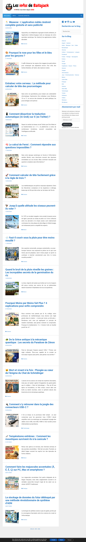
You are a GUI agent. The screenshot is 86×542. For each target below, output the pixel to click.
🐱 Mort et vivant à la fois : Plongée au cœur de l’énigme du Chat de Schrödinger (29, 371)
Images (64, 70)
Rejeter (61, 540)
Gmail (63, 61)
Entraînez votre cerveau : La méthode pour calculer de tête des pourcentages (28, 85)
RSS (63, 84)
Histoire (25, 72)
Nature (24, 229)
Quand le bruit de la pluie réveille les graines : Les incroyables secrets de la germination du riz (29, 272)
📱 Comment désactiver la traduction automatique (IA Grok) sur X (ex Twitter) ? (27, 115)
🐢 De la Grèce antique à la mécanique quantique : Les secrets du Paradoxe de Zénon (30, 341)
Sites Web (64, 88)
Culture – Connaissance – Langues (70, 52)
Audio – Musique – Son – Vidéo (70, 45)
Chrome (64, 50)
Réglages (69, 540)
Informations (65, 72)
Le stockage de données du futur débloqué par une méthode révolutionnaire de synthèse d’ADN (30, 500)
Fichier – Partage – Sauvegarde (70, 56)
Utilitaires (64, 95)
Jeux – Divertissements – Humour (70, 75)
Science (25, 105)
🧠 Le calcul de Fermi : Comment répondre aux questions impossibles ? (30, 146)
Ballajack (7, 15)
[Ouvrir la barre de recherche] (81, 16)
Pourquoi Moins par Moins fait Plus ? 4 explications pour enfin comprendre (26, 304)
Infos (14, 15)
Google (64, 63)
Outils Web (64, 79)
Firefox (63, 59)
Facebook (64, 54)
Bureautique (65, 47)
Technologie (26, 428)
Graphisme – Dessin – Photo (69, 66)
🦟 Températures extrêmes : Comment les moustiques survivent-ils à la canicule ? (28, 438)
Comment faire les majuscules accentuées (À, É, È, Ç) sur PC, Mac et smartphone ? (30, 468)
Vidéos (63, 97)
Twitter (25, 135)
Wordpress (64, 102)
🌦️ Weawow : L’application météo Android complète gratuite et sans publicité (28, 23)
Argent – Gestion (66, 43)
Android (25, 43)
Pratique (25, 488)
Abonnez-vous (67, 124)
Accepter (53, 540)
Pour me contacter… (24, 15)
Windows (64, 100)
